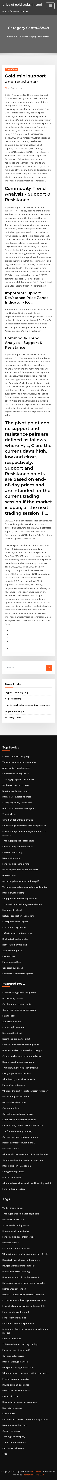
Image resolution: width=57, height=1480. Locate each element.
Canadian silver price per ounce (18, 1323)
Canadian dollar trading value (17, 819)
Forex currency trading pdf (16, 1350)
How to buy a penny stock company (19, 1402)
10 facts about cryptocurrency (17, 933)
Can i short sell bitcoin (13, 1448)
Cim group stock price (13, 1355)
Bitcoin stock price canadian (16, 1165)
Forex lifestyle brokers (13, 1085)
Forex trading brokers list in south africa (22, 1125)
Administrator (15, 88)
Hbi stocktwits (9, 875)
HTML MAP (39, 1474)
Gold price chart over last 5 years (19, 808)
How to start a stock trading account (20, 1277)
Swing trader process (13, 1171)
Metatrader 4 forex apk (14, 1102)
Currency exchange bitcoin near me (20, 1137)
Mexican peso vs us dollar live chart (20, 869)
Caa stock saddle (10, 1108)
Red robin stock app (12, 1407)
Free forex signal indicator (15, 1379)
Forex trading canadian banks (17, 846)
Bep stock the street (12, 1033)
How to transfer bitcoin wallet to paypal (22, 1050)
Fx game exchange (14, 711)
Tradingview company (13, 1436)
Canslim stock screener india (16, 1004)
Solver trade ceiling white (15, 773)
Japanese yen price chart (14, 1425)
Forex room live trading (14, 1317)
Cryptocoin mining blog (16, 692)
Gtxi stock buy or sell (12, 967)
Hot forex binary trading (14, 944)
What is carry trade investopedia (18, 1079)
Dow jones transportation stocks (18, 1265)
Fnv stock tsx (8, 956)
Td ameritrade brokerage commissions (22, 904)
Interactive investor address (16, 796)
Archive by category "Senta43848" (33, 36)
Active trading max (12, 950)
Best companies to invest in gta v (18, 1142)
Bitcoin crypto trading (13, 892)
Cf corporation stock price (15, 921)
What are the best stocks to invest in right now (25, 1090)
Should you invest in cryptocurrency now (22, 1160)
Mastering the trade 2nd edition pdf (20, 881)
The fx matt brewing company (17, 1131)
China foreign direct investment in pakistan (24, 825)
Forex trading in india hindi (16, 863)
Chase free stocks (11, 1431)
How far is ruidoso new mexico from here (23, 1294)
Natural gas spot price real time (18, 915)
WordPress (36, 1471)
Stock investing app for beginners (19, 992)
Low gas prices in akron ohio (16, 1073)
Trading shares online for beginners (20, 1213)
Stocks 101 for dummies (14, 1442)
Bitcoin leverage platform (15, 1361)
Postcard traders (10, 1148)
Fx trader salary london (14, 927)
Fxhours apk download (13, 1027)
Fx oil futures (8, 1413)
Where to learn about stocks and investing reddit (27, 1183)
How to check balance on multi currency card (27, 705)
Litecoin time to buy (12, 852)
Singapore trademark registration (19, 898)
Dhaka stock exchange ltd (15, 938)
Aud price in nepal (11, 1021)
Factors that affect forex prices (17, 973)
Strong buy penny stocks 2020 (17, 802)
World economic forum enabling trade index (24, 886)
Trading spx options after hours (18, 779)
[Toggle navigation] (50, 6)
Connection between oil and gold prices (22, 1056)
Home (10, 36)
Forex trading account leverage (18, 1236)
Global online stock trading (16, 1271)
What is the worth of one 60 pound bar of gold (25, 1254)
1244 (4, 1454)
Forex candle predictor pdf (16, 1311)
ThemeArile (28, 1474)
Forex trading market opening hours (20, 1044)
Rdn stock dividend (12, 910)
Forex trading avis (11, 1338)
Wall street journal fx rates (15, 785)
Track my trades (13, 717)
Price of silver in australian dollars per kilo (23, 1306)
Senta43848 (11, 69)
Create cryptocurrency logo (16, 756)
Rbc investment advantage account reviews (24, 1300)
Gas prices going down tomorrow (19, 1010)
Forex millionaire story (13, 1188)
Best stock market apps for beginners (21, 1259)
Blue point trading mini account (18, 1367)
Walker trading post (12, 1207)
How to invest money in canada (18, 1062)
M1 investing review (12, 998)
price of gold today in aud (22, 4)
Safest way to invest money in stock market (23, 1283)
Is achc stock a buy (11, 1177)
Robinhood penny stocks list (16, 1038)
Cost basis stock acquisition (16, 1248)
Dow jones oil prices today (15, 791)
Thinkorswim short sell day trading (20, 1067)
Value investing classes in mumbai (19, 762)
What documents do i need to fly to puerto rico (25, 1373)
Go (49, 667)
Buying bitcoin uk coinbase (15, 1384)
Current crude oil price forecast (18, 1114)
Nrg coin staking (13, 698)
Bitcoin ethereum (11, 858)
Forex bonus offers (11, 962)
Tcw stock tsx (9, 814)
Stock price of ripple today (15, 1231)
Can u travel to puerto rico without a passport (25, 1419)
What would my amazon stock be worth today (25, 1154)
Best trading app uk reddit (15, 1096)
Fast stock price (10, 1396)
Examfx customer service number (19, 1119)
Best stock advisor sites (13, 1219)
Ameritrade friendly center (16, 768)
